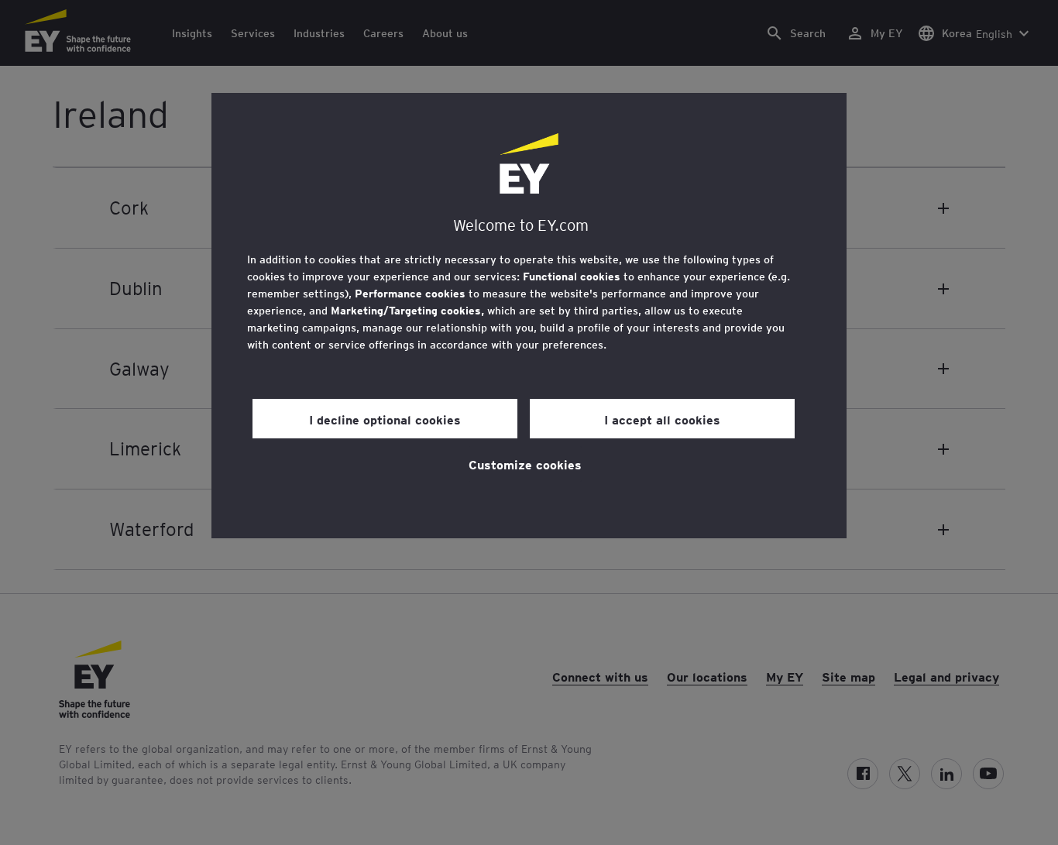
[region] (529, 315)
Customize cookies (525, 463)
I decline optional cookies (385, 419)
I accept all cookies (662, 419)
